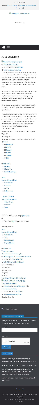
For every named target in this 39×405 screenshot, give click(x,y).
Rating (6, 188)
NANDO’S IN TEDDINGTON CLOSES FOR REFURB (17, 378)
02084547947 (18, 259)
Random (7, 185)
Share (5, 142)
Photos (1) (8, 169)
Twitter (8, 147)
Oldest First (8, 183)
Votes (6, 207)
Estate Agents (8, 257)
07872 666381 (18, 67)
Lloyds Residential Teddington (12, 254)
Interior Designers (19, 286)
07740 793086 (18, 292)
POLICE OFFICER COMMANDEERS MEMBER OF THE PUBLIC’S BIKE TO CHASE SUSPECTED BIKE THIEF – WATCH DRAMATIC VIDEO (18, 371)
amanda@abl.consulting (12, 70)
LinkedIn (9, 155)
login (13, 221)
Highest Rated (9, 243)
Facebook (9, 144)
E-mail (4, 327)
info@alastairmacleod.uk (12, 294)
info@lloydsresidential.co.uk (14, 262)
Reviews (7, 166)
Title (5, 237)
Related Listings (10, 172)
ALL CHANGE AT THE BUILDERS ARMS (18, 4)
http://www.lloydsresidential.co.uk (14, 278)
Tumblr (8, 153)
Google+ (9, 150)
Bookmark (6, 164)
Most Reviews (9, 240)
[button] (19, 29)
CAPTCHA (4, 336)
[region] (19, 29)
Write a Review (8, 196)
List (4, 248)
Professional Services (11, 65)
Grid (9, 248)
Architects (7, 286)
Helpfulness (8, 191)
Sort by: (9, 180)
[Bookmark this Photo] (2, 218)
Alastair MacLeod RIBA (9, 283)
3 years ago (25, 216)
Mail (7, 158)
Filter (3, 177)
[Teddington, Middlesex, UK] (4, 47)
